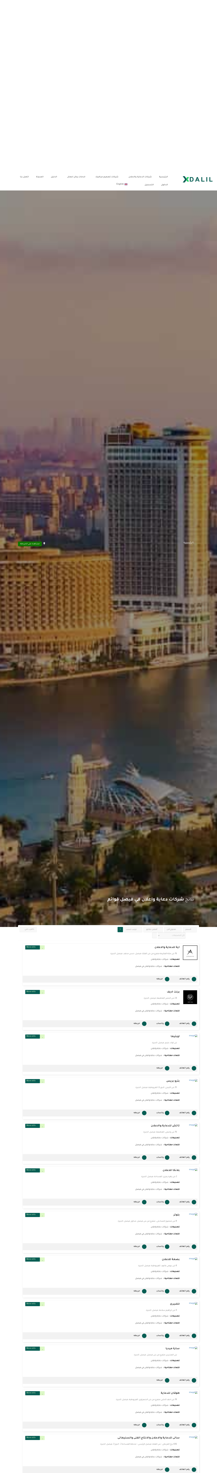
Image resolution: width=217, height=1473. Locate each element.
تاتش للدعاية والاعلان (165, 1125)
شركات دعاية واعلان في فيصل (148, 966)
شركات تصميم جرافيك (106, 177)
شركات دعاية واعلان (159, 959)
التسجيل (149, 185)
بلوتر (176, 1215)
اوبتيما (175, 1036)
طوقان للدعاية (170, 1393)
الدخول (164, 185)
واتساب (160, 1024)
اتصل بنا (24, 177)
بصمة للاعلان (171, 1259)
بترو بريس (173, 1081)
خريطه (159, 979)
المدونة (40, 177)
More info (31, 947)
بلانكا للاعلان (171, 1170)
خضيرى (175, 1304)
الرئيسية (163, 177)
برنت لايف (173, 992)
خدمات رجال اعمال (76, 177)
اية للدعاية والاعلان (167, 947)
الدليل (54, 177)
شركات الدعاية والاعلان (140, 177)
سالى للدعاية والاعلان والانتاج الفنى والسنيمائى (149, 1438)
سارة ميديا (173, 1348)
